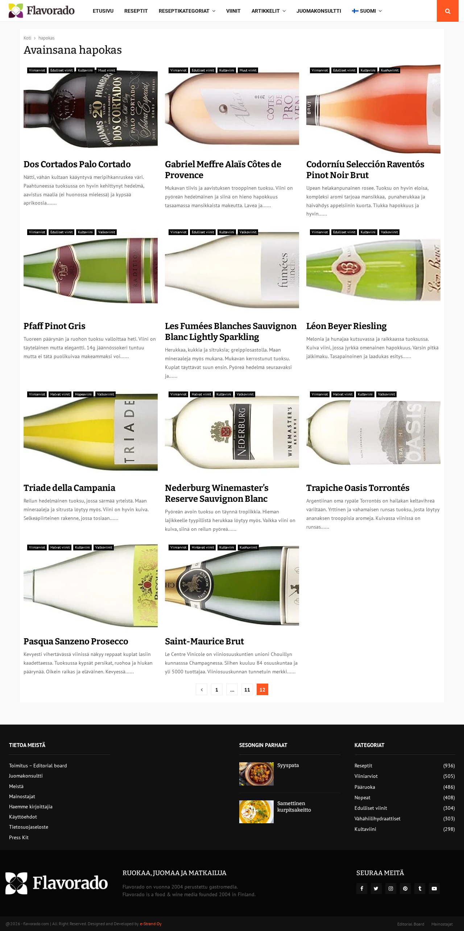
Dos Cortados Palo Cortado (77, 164)
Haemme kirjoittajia (31, 806)
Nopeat (362, 797)
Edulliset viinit (61, 70)
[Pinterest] (405, 888)
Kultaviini (85, 70)
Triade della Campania (69, 488)
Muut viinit (106, 70)
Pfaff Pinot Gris (55, 326)
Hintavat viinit (203, 547)
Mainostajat (22, 796)
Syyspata (288, 765)
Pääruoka (365, 787)
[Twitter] (376, 888)
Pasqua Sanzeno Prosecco (76, 641)
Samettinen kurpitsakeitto (294, 806)
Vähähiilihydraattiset (378, 818)
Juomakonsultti (319, 11)
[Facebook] (361, 888)
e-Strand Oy (151, 923)
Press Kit (19, 837)
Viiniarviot (37, 70)
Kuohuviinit (389, 70)
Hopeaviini (83, 394)
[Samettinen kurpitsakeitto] (256, 811)
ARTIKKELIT (266, 11)
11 (247, 689)
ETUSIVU (103, 11)
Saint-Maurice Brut (204, 641)
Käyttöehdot (23, 816)
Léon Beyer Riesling (346, 326)
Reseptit (136, 11)
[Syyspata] (256, 773)
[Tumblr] (419, 888)
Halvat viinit (60, 394)
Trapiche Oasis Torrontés (358, 488)
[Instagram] (390, 888)
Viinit (233, 11)
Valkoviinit (106, 232)
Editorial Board (410, 924)
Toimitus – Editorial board (38, 765)
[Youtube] (434, 888)
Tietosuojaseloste (28, 827)
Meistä (16, 786)
